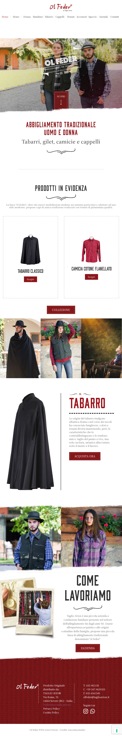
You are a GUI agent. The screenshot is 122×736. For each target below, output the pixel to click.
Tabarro (49, 16)
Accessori (82, 16)
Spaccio (93, 16)
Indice (89, 729)
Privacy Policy (51, 708)
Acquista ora (84, 456)
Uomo (16, 16)
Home (5, 16)
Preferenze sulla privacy (57, 704)
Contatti (114, 16)
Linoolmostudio (76, 729)
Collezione (61, 310)
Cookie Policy (51, 712)
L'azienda (88, 648)
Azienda (103, 16)
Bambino (38, 16)
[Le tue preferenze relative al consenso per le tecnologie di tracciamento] (117, 731)
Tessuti (71, 16)
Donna (27, 16)
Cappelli (59, 16)
